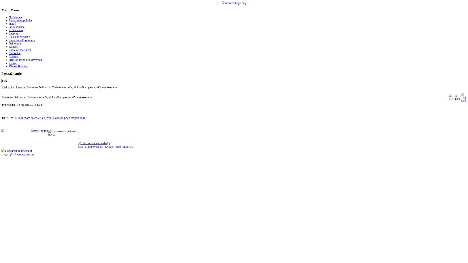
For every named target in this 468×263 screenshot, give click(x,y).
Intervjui (21, 87)
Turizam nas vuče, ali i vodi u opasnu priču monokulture (52, 117)
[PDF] (451, 98)
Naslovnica (7, 87)
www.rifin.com (25, 154)
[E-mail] (463, 100)
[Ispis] (457, 98)
